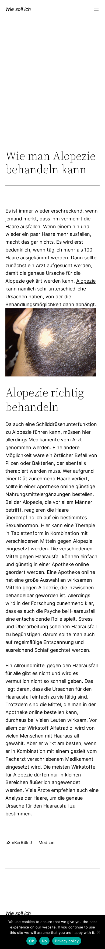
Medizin (46, 842)
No (44, 941)
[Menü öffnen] (96, 9)
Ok (31, 941)
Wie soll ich (18, 9)
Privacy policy (67, 941)
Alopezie (86, 281)
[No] (98, 932)
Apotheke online (55, 486)
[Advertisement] (52, 90)
